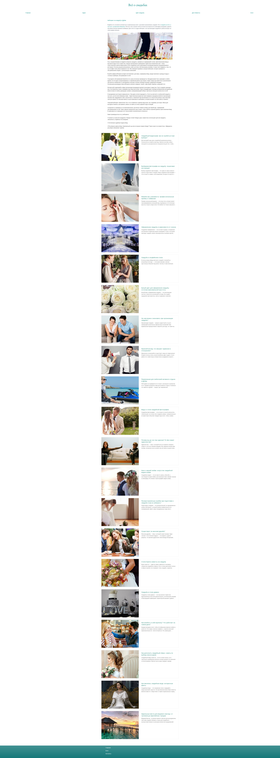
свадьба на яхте (165, 25)
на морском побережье (119, 26)
